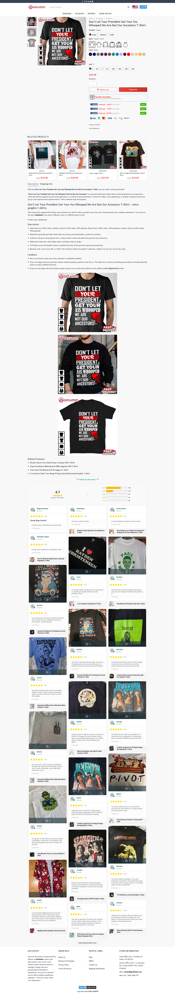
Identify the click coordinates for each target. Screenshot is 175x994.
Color (91, 50)
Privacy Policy (63, 964)
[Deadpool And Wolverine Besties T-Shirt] (72, 154)
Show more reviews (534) (87, 943)
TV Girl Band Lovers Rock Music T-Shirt (130, 895)
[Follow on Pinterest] (90, 1)
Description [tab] (33, 184)
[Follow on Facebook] (82, 1)
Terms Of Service (64, 968)
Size (91, 64)
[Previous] (41, 41)
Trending (66, 13)
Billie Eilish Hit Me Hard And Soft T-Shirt (41, 174)
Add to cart (104, 89)
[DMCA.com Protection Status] (87, 987)
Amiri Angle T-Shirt (96, 173)
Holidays (79, 13)
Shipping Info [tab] (46, 184)
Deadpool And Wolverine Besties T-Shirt (71, 174)
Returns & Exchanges (66, 961)
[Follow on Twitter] (86, 1)
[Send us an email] (88, 1)
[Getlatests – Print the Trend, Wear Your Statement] (37, 7)
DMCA (91, 961)
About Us (61, 957)
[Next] (82, 41)
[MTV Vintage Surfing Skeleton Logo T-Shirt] (133, 154)
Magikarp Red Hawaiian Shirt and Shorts (51, 930)
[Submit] (128, 7)
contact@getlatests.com (113, 268)
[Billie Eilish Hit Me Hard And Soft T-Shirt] (42, 154)
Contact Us (93, 964)
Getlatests (39, 215)
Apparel (91, 13)
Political (109, 18)
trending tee (95, 128)
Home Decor (105, 13)
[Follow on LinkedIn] (92, 1)
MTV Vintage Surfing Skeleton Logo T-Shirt (132, 174)
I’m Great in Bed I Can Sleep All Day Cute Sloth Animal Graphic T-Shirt (60, 473)
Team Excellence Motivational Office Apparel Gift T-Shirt (54, 466)
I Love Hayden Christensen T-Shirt (89, 604)
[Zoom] (40, 63)
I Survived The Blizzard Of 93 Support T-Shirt (49, 469)
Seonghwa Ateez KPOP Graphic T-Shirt (90, 898)
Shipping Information (97, 968)
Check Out (133, 89)
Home (91, 18)
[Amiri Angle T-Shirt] (103, 154)
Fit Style (92, 30)
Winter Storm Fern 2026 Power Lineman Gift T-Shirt (52, 462)
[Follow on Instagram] (84, 1)
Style (91, 39)
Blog (90, 957)
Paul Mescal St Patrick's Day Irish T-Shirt (131, 604)
